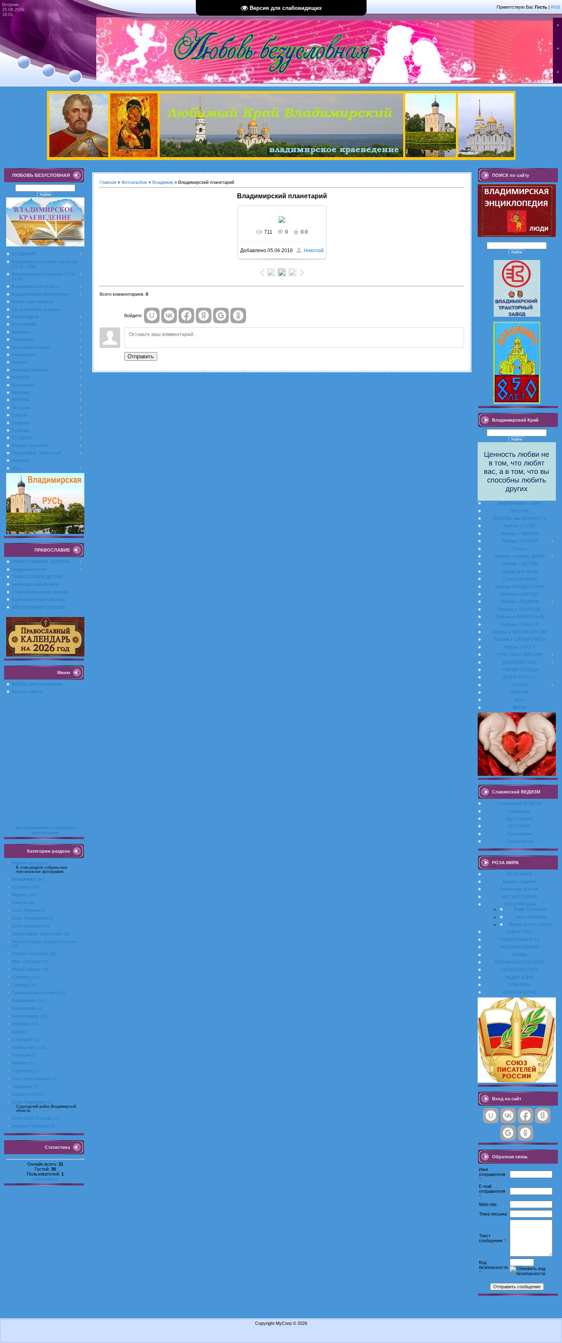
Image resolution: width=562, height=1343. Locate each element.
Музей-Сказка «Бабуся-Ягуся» (44, 941)
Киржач (19, 1062)
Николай (314, 250)
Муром (19, 894)
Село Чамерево (28, 1101)
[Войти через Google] (221, 315)
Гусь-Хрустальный (31, 1078)
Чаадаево (22, 1086)
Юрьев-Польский (30, 953)
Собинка (21, 976)
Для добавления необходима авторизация (45, 830)
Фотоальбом (134, 182)
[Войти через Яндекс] (203, 315)
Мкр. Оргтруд (26, 961)
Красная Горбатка (30, 1125)
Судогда (20, 984)
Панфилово (24, 1000)
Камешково (24, 1047)
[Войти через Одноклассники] (238, 315)
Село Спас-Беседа (31, 1118)
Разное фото (25, 863)
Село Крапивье (28, 925)
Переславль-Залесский (36, 933)
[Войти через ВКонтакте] (169, 315)
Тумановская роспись (35, 992)
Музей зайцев (26, 969)
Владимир (23, 879)
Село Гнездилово (30, 918)
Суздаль (21, 886)
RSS (555, 7)
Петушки (21, 1055)
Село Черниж (25, 910)
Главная (108, 182)
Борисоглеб (24, 1094)
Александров (25, 1016)
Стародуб (22, 1039)
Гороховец (23, 1070)
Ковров (19, 902)
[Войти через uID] (152, 315)
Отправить (141, 356)
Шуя (16, 1031)
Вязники (20, 1023)
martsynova (45, 1178)
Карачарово (24, 1008)
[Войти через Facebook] (186, 315)
